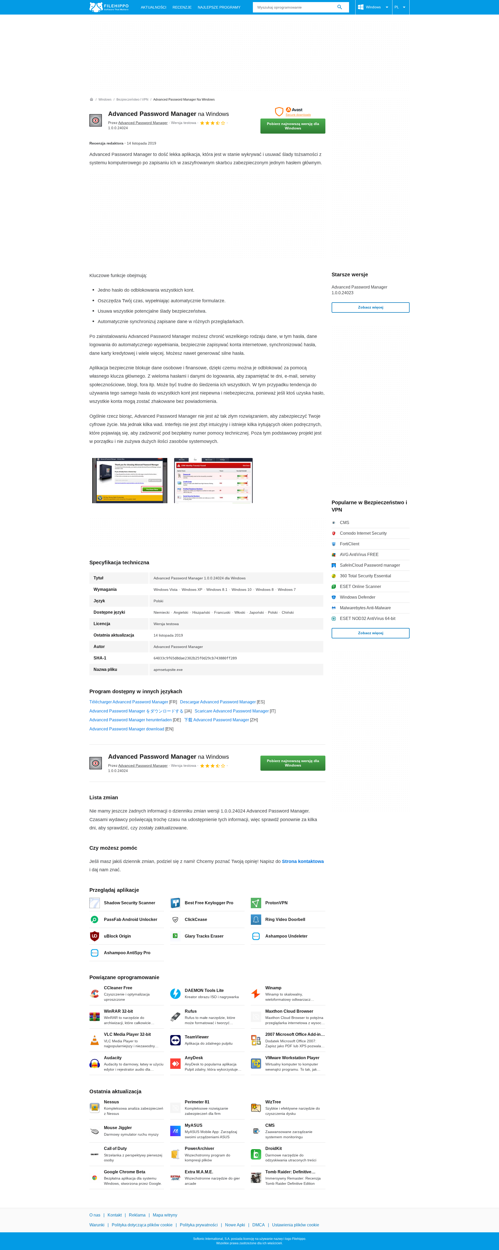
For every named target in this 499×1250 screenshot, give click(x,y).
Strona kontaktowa (303, 861)
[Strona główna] (91, 99)
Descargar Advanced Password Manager (218, 702)
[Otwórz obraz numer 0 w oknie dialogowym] (129, 480)
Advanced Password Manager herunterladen (130, 720)
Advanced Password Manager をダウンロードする (136, 711)
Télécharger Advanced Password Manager (128, 702)
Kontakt (115, 1215)
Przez (138, 123)
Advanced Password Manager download (126, 729)
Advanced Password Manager (168, 113)
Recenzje (182, 7)
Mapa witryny (165, 1215)
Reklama (137, 1215)
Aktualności (153, 7)
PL (397, 7)
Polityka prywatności (199, 1225)
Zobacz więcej (370, 307)
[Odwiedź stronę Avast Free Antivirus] (292, 111)
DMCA (258, 1225)
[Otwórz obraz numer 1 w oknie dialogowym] (213, 480)
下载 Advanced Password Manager (216, 720)
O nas (94, 1215)
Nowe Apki (235, 1225)
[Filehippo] (108, 7)
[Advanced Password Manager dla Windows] (95, 120)
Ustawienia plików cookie (295, 1225)
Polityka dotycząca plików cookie (142, 1225)
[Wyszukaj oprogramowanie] (339, 7)
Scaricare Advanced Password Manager (232, 711)
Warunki (96, 1225)
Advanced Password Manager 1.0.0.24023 (359, 290)
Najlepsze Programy (219, 7)
